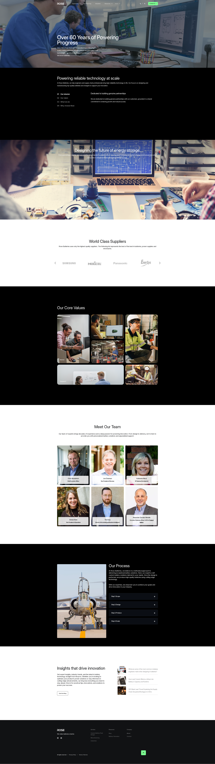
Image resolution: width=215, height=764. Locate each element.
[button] (55, 263)
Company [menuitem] (129, 729)
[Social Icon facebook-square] (61, 738)
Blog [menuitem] (110, 733)
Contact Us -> (153, 3)
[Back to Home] (60, 3)
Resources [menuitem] (107, 3)
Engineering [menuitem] (75, 3)
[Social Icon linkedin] (58, 738)
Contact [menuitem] (129, 736)
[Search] (145, 3)
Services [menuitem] (93, 729)
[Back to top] (143, 752)
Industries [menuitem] (98, 3)
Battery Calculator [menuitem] (114, 736)
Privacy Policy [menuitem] (72, 754)
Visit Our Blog (62, 693)
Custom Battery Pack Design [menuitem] (97, 733)
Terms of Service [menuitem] (83, 754)
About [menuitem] (116, 3)
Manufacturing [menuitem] (87, 3)
